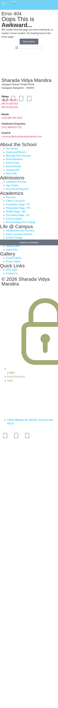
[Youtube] (21, 98)
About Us (32, 393)
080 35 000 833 (9, 107)
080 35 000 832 (9, 103)
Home (18, 389)
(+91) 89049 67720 (11, 127)
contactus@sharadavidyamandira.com (21, 136)
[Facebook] (13, 98)
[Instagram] (29, 98)
